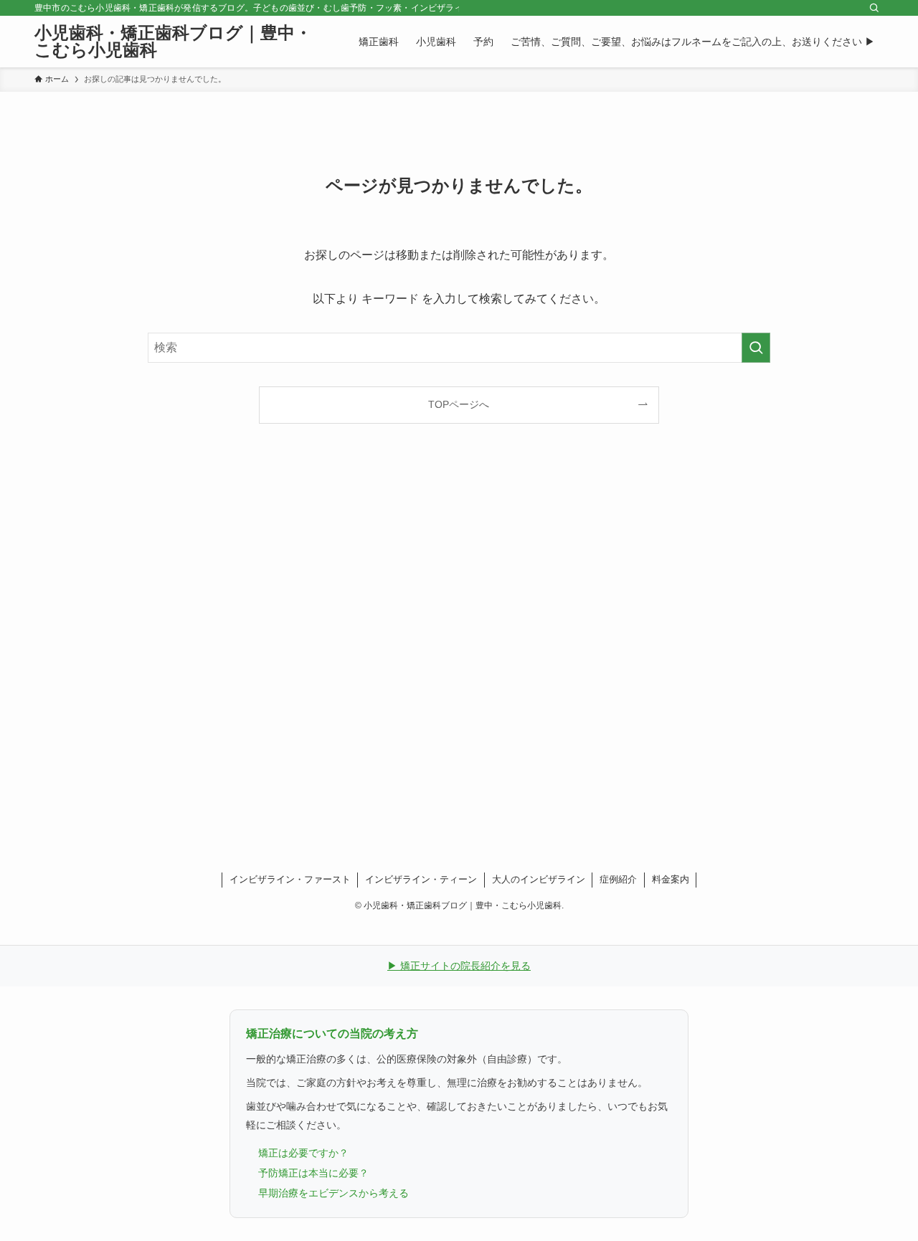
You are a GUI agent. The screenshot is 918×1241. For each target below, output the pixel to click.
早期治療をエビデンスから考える (333, 1193)
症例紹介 (618, 879)
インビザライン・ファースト (290, 879)
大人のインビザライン (538, 879)
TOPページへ (458, 404)
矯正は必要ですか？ (303, 1153)
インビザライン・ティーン (421, 879)
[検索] (874, 8)
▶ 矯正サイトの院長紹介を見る (459, 965)
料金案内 (670, 879)
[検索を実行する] (756, 348)
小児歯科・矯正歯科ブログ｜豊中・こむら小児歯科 (173, 41)
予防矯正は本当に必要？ (313, 1173)
